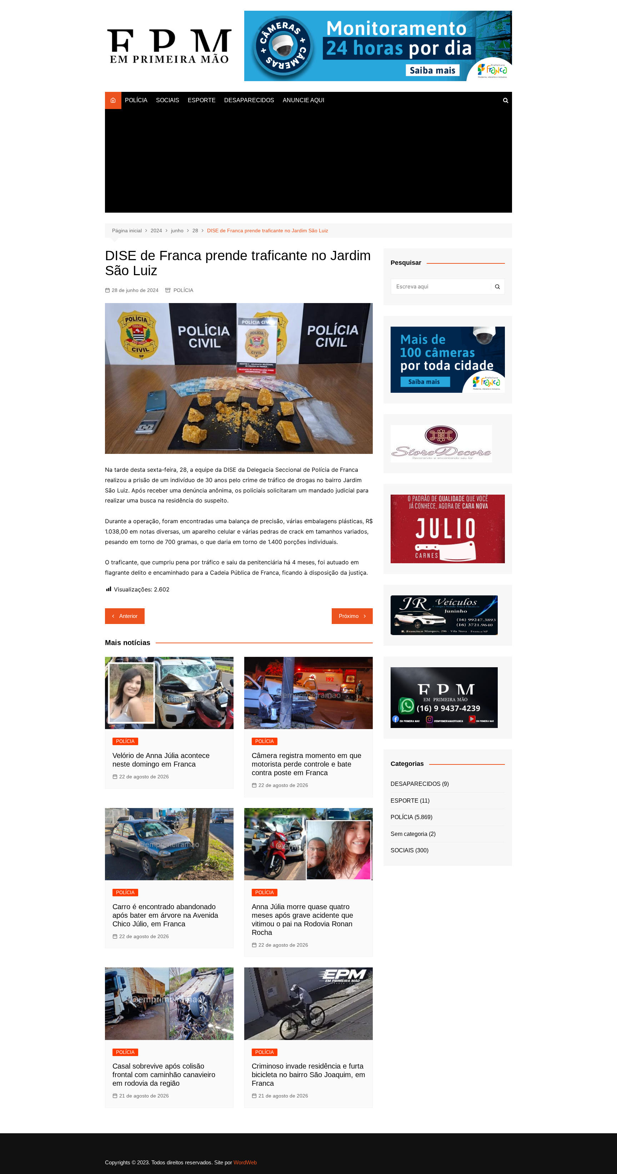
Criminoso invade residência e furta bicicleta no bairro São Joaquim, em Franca (308, 1074)
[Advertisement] (308, 163)
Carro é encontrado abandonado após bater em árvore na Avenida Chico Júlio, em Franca (165, 915)
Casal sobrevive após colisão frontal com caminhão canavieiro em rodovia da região (163, 1074)
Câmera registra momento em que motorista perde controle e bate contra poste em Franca (306, 764)
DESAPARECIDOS (249, 100)
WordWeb (245, 1162)
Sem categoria (409, 834)
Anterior (128, 616)
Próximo (348, 616)
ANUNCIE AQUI (303, 100)
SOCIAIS (167, 100)
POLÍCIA (136, 100)
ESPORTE (202, 100)
